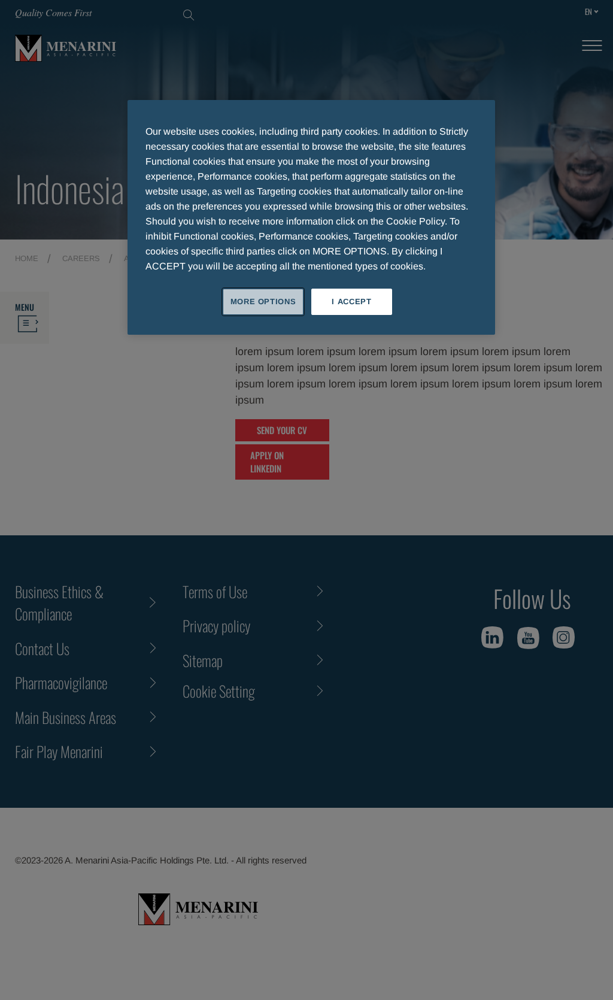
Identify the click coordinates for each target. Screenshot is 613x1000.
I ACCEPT (351, 301)
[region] (311, 217)
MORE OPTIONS (263, 301)
